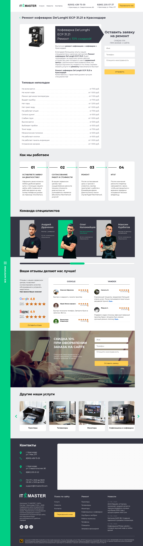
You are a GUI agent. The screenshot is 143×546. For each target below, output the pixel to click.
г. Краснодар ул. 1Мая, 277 (106, 7)
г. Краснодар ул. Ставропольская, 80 (81, 7)
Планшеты (85, 525)
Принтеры (85, 502)
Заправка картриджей (90, 529)
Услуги (41, 6)
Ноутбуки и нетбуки (89, 515)
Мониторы (85, 509)
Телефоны (85, 522)
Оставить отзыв (35, 325)
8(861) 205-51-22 (32, 472)
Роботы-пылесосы (88, 519)
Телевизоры (86, 505)
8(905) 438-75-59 (76, 5)
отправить (119, 72)
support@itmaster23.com (37, 486)
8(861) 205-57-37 (105, 5)
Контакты (58, 6)
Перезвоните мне (126, 6)
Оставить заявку (111, 363)
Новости (49, 6)
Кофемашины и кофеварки (91, 512)
